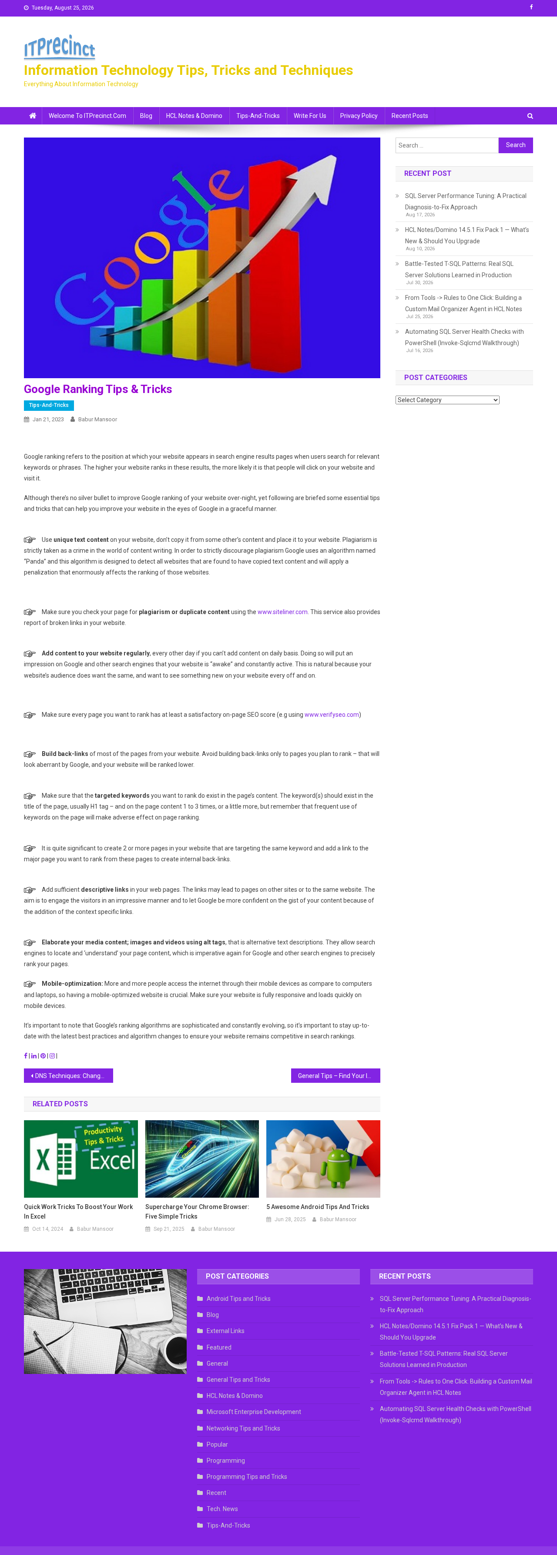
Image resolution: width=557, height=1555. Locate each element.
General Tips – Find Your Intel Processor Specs (339, 1075)
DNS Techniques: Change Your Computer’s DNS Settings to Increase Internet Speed (74, 1075)
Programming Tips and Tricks (247, 1476)
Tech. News (222, 1508)
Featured (219, 1347)
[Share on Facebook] (26, 1055)
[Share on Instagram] (53, 1055)
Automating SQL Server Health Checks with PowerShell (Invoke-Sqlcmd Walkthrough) (464, 337)
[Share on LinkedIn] (34, 1055)
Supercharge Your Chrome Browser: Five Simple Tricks (197, 1211)
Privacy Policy (359, 115)
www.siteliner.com (283, 611)
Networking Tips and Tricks (243, 1428)
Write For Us (310, 115)
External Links (226, 1330)
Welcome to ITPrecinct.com (87, 115)
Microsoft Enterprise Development (254, 1411)
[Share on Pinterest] (43, 1055)
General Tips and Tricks (238, 1379)
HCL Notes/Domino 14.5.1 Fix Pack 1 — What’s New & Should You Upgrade (467, 235)
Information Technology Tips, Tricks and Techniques (188, 70)
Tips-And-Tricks (258, 115)
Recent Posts (410, 115)
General (217, 1363)
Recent (216, 1492)
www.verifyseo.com (332, 714)
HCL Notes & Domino (194, 115)
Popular (217, 1444)
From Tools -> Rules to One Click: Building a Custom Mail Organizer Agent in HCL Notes (463, 303)
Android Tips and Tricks (239, 1298)
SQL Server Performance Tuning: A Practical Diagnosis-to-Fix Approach (466, 201)
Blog (146, 115)
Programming (226, 1460)
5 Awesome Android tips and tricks (317, 1206)
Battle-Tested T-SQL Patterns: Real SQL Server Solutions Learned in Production (459, 269)
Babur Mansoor (97, 419)
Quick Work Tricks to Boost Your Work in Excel (78, 1211)
